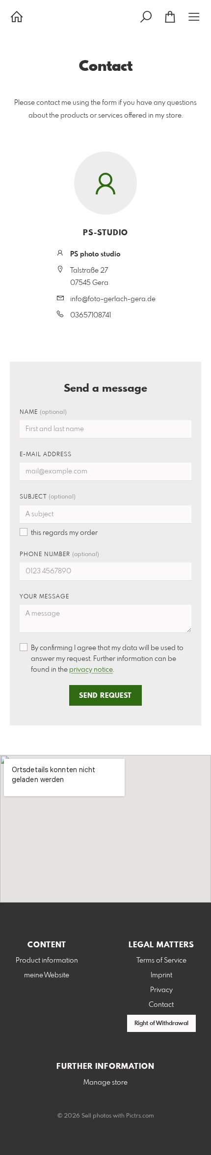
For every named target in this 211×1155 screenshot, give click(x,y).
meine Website (46, 975)
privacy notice (91, 669)
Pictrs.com (140, 1116)
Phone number (59, 555)
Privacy (161, 990)
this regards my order (64, 533)
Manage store (105, 1082)
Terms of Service (161, 960)
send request (105, 695)
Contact (161, 1004)
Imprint (161, 975)
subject (48, 497)
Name (43, 412)
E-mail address (46, 455)
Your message (44, 597)
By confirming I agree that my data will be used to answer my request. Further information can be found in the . (107, 659)
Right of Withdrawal (161, 1024)
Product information (47, 960)
